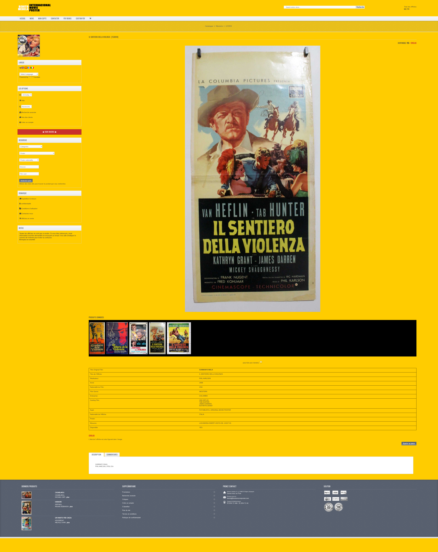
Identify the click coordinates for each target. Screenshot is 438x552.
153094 (229, 26)
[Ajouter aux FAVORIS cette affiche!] (260, 362)
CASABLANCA (59, 492)
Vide (23, 100)
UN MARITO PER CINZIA (63, 518)
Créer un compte (27, 122)
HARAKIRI (58, 502)
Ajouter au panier (409, 443)
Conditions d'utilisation (29, 208)
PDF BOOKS (67, 18)
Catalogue (209, 26)
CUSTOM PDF (80, 18)
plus (67, 497)
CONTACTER (55, 18)
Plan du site (126, 510)
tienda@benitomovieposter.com (238, 498)
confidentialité (26, 204)
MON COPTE (42, 18)
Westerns (219, 26)
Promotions (126, 492)
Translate (36, 77)
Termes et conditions (129, 514)
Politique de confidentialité (131, 518)
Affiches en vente (27, 218)
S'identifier (126, 507)
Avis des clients (27, 117)
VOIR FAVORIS (49, 131)
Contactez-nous (27, 213)
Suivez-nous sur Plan (234, 493)
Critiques (125, 499)
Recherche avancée (29, 112)
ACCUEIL (22, 18)
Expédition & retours (29, 199)
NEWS (32, 18)
